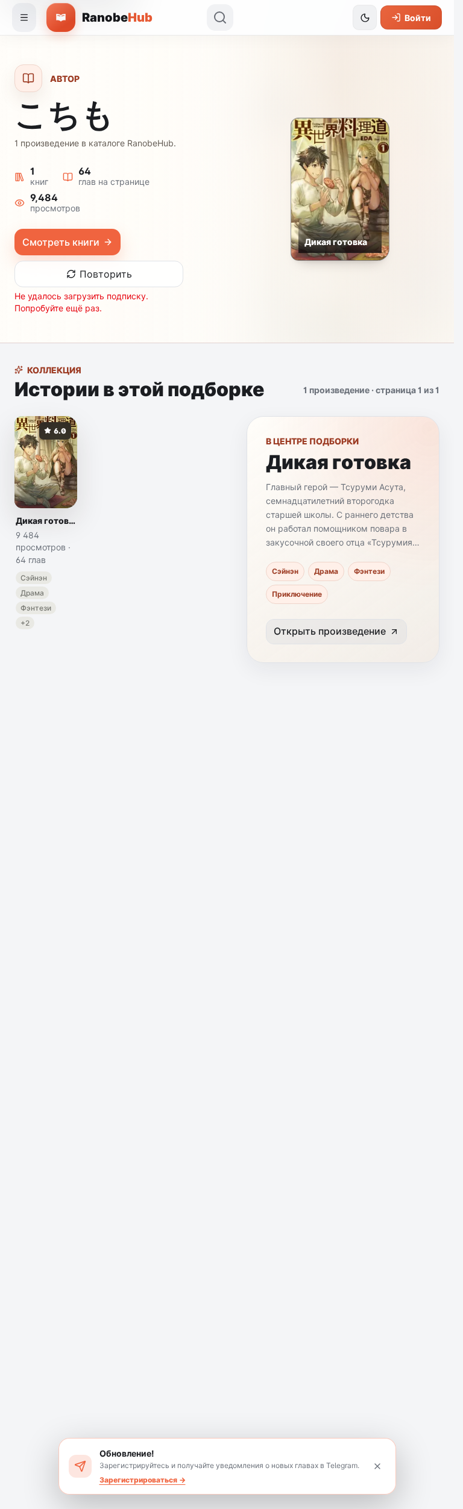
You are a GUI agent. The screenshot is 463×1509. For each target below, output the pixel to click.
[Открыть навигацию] (24, 17)
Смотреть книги (60, 242)
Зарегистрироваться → (142, 1479)
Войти (418, 18)
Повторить (106, 274)
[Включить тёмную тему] (365, 17)
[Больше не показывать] (377, 1466)
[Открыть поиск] (220, 17)
